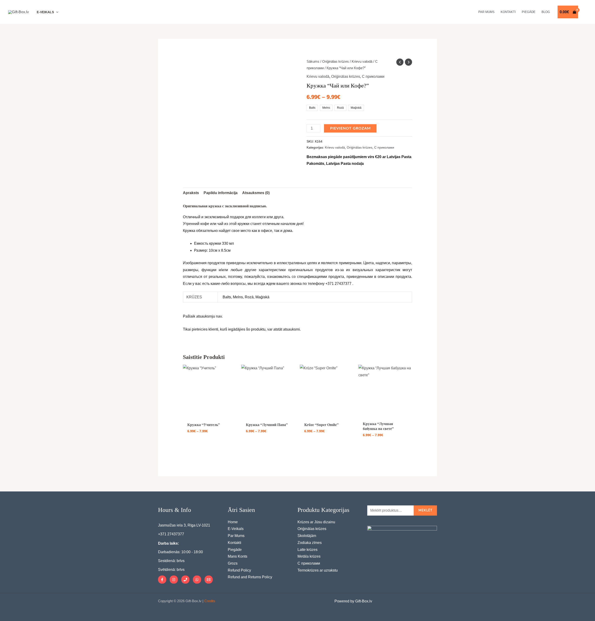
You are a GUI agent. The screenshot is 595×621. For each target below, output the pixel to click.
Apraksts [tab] (191, 193)
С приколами (373, 76)
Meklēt (425, 510)
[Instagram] (174, 579)
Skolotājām (307, 536)
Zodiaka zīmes (310, 543)
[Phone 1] (185, 579)
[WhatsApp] (197, 579)
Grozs (233, 563)
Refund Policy (239, 570)
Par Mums (236, 536)
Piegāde (235, 550)
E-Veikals (236, 529)
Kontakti (234, 543)
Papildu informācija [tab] (221, 193)
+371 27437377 (171, 534)
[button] (56, 12)
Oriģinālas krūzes (335, 61)
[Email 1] (209, 579)
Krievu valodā (362, 61)
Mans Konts (237, 556)
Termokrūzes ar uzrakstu (318, 570)
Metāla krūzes (309, 556)
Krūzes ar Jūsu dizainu (316, 522)
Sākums (313, 61)
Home (233, 522)
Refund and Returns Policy (250, 577)
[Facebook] (162, 579)
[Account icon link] (585, 12)
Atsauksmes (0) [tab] (256, 193)
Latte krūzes (307, 550)
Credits (209, 601)
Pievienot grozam (350, 128)
